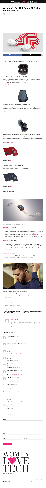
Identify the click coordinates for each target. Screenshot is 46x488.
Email (4, 438)
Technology (5, 481)
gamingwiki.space (10, 391)
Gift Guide (7, 305)
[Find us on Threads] (35, 480)
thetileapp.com (12, 160)
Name (4, 433)
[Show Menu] (3, 1)
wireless (18, 305)
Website (25, 438)
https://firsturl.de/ (10, 377)
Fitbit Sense (5, 227)
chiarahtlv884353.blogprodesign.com (14, 343)
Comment (5, 419)
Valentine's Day (13, 305)
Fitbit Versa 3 (5, 240)
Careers (10, 479)
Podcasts (26, 479)
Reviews (21, 479)
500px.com (9, 363)
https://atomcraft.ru (10, 336)
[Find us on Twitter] (33, 480)
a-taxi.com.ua (9, 384)
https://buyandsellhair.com (12, 370)
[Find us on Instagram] (37, 480)
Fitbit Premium (36, 234)
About (9, 481)
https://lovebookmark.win (21, 353)
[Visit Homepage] (24, 2)
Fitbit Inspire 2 (6, 253)
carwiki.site (9, 404)
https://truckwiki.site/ (11, 397)
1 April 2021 (16, 13)
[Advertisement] (23, 23)
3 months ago (18, 336)
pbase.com (9, 356)
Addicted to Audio (10, 84)
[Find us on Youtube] (41, 480)
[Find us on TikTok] (31, 482)
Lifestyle (17, 479)
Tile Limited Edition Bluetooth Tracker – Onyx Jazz (13, 183)
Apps (7, 479)
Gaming (13, 479)
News (4, 479)
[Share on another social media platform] (42, 55)
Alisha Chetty (9, 13)
